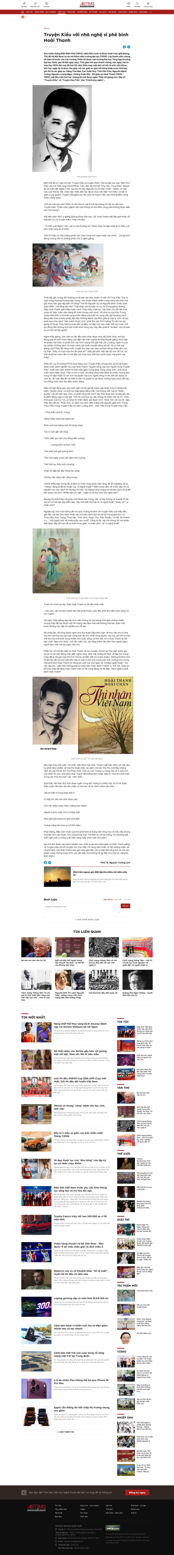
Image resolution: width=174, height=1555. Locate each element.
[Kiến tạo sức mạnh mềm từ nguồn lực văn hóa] (126, 1060)
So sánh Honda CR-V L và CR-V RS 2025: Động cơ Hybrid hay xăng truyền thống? (144, 1375)
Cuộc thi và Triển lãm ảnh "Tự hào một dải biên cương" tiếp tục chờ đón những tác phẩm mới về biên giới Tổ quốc (144, 1471)
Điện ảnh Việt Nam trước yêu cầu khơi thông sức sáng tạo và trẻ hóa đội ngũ (80, 1189)
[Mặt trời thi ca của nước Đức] (126, 1192)
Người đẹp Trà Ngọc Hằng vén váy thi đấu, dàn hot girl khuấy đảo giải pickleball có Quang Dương (144, 1230)
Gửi (126, 906)
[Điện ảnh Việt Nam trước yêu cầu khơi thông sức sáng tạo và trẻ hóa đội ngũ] (36, 1196)
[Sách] (126, 1323)
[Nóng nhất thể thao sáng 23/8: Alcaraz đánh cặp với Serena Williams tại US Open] (36, 1032)
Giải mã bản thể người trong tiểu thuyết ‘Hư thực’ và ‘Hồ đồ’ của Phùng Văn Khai (69, 962)
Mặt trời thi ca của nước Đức (144, 1188)
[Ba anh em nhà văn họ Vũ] (36, 947)
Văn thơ (61, 12)
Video (121, 1351)
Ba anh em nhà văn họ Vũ (33, 960)
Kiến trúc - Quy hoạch (45, 12)
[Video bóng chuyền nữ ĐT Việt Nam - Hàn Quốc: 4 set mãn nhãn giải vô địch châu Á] (36, 1252)
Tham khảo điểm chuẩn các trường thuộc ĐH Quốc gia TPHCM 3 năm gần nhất (144, 1243)
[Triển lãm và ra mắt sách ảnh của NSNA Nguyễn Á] (126, 1441)
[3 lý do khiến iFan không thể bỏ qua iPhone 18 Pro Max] (36, 1388)
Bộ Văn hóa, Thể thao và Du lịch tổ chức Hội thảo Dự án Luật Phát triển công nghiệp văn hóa (144, 1456)
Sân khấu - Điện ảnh (128, 12)
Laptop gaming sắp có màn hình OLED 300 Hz (81, 1298)
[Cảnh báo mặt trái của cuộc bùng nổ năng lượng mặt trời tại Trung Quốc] (36, 1361)
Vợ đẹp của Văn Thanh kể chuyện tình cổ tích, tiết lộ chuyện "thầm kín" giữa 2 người (144, 1257)
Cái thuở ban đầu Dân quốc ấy (103, 993)
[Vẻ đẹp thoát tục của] (36, 1168)
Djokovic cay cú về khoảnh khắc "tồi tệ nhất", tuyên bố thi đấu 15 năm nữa (81, 1272)
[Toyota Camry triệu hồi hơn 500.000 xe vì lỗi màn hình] (36, 1224)
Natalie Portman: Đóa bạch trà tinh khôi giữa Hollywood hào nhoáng (144, 1205)
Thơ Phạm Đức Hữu (145, 1291)
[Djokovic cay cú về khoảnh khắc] (36, 1279)
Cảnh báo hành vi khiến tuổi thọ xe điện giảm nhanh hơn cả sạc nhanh (81, 1327)
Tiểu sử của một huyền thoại (143, 1306)
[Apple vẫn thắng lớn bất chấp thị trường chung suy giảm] (36, 1416)
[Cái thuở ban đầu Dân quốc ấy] (104, 979)
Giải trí (123, 1219)
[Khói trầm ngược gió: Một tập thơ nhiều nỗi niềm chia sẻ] (57, 876)
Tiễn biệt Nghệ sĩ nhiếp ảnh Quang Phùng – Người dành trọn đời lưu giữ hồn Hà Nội (144, 1427)
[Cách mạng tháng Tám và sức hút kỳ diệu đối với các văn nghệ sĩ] (104, 947)
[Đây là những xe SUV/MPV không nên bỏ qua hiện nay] (126, 1389)
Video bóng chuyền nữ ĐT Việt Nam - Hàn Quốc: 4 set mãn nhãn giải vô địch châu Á (78, 1245)
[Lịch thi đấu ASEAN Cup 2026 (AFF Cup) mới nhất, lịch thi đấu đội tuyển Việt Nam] (36, 1086)
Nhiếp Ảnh (82, 12)
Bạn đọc (143, 12)
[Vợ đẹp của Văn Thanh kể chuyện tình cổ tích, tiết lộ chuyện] (126, 1258)
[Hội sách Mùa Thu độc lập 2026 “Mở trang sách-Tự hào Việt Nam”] (126, 1074)
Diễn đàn (84, 1516)
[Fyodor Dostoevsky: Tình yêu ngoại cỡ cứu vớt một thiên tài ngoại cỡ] (126, 1163)
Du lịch (103, 12)
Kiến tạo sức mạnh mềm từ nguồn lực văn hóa (144, 1057)
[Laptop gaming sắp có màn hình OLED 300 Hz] (36, 1306)
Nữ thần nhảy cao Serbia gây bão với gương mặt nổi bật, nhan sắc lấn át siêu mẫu (80, 1053)
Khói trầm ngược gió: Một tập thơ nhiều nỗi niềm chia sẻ (100, 873)
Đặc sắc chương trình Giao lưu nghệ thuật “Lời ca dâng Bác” (145, 1270)
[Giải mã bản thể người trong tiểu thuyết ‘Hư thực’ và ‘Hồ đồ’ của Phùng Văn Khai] (70, 947)
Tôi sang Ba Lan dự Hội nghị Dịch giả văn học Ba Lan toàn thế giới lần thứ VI (144, 1177)
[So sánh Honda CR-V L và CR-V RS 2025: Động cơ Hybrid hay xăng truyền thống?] (126, 1375)
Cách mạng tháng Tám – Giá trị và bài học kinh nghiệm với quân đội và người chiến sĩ (137, 962)
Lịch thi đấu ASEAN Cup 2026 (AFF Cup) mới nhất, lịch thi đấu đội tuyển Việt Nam (80, 1080)
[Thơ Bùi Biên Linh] (126, 1338)
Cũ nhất (127, 899)
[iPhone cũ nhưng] (36, 1114)
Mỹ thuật (93, 12)
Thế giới (71, 12)
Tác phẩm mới (127, 1285)
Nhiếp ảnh (125, 1417)
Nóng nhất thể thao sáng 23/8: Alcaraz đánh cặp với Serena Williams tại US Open (80, 1025)
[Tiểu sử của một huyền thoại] (126, 1309)
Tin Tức (29, 12)
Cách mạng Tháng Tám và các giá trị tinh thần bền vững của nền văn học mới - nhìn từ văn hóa (35, 996)
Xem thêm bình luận (88, 919)
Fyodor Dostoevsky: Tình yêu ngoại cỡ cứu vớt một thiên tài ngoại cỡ (144, 1163)
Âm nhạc (112, 12)
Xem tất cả (108, 899)
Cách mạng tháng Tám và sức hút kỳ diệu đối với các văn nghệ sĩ (103, 962)
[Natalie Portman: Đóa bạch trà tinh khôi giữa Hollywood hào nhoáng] (126, 1206)
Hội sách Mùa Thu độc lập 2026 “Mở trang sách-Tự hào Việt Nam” (144, 1072)
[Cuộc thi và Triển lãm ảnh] (126, 1470)
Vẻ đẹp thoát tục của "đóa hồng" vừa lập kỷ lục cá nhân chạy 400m (80, 1162)
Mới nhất (118, 899)
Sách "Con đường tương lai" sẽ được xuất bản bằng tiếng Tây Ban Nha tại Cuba (144, 1323)
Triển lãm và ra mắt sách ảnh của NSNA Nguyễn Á (145, 1439)
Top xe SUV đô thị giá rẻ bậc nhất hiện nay (144, 1401)
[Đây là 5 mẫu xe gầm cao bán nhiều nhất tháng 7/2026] (36, 1141)
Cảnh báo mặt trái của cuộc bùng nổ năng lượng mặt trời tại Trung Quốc (79, 1354)
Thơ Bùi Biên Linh (144, 1333)
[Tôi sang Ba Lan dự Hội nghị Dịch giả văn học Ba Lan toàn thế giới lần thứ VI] (126, 1177)
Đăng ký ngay (137, 1492)
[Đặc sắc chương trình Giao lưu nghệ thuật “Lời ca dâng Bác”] (126, 1272)
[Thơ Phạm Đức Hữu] (126, 1295)
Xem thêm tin (67, 1432)
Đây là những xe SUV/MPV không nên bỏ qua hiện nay (143, 1388)
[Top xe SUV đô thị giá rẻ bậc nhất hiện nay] (126, 1404)
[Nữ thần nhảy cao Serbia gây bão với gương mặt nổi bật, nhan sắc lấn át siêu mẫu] (36, 1059)
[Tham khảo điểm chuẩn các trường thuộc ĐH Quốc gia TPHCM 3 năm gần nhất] (126, 1243)
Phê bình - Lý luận (138, 1505)
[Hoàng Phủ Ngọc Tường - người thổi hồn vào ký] (138, 979)
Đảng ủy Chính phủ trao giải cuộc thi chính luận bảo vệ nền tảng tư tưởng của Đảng (145, 1045)
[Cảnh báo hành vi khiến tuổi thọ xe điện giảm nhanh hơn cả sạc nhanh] (36, 1334)
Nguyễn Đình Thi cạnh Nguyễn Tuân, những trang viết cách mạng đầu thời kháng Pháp (69, 995)
